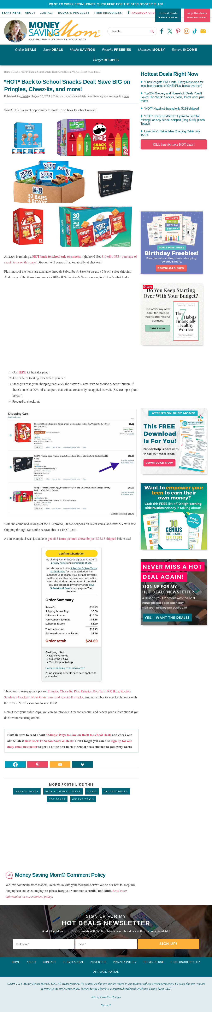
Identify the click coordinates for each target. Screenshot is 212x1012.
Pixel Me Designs (110, 997)
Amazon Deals (27, 791)
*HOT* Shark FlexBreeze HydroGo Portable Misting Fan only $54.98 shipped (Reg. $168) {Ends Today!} (173, 119)
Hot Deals (57, 799)
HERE (21, 372)
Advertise (98, 962)
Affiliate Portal (106, 971)
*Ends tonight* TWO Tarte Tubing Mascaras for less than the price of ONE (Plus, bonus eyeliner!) (172, 83)
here (126, 96)
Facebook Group (145, 12)
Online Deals (83, 799)
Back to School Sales (63, 791)
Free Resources (108, 12)
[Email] (60, 764)
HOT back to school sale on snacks (56, 256)
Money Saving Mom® (64, 30)
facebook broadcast (168, 15)
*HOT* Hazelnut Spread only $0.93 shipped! (171, 108)
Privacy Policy (124, 962)
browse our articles (197, 15)
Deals (92, 791)
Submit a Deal (73, 962)
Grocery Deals (116, 791)
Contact (47, 12)
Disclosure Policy (185, 962)
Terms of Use (153, 962)
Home (16, 962)
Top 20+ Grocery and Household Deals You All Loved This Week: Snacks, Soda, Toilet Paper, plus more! (172, 97)
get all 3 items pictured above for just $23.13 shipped (82, 538)
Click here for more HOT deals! (174, 144)
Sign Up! (168, 944)
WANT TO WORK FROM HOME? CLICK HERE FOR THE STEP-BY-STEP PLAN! (106, 4)
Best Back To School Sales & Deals (49, 740)
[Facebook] (15, 764)
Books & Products (74, 12)
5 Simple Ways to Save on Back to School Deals (78, 734)
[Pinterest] (37, 764)
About (30, 12)
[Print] (82, 764)
